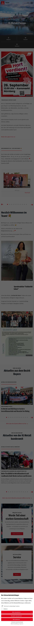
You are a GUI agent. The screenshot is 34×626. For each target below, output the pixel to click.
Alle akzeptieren (16, 612)
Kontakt (26, 39)
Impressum (21, 623)
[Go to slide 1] (7, 204)
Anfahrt (8, 39)
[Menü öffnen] (32, 3)
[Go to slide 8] (21, 204)
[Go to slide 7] (19, 204)
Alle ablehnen (16, 619)
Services (17, 46)
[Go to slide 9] (23, 204)
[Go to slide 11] (26, 204)
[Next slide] (32, 204)
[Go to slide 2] (9, 204)
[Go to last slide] (2, 204)
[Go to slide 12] (27, 417)
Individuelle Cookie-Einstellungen (17, 622)
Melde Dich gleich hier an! (8, 137)
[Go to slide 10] (25, 204)
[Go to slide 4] (13, 204)
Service (17, 574)
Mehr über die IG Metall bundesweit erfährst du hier (16, 498)
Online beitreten (16, 533)
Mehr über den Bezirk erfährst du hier (16, 423)
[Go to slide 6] (17, 204)
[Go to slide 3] (11, 204)
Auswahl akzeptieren (16, 616)
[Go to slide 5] (15, 204)
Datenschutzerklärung (14, 623)
